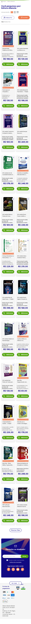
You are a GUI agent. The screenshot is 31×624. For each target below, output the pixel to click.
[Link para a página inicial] (3, 1)
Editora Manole (11, 1)
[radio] (12, 12)
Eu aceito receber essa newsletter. (16, 560)
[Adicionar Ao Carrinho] (8, 64)
